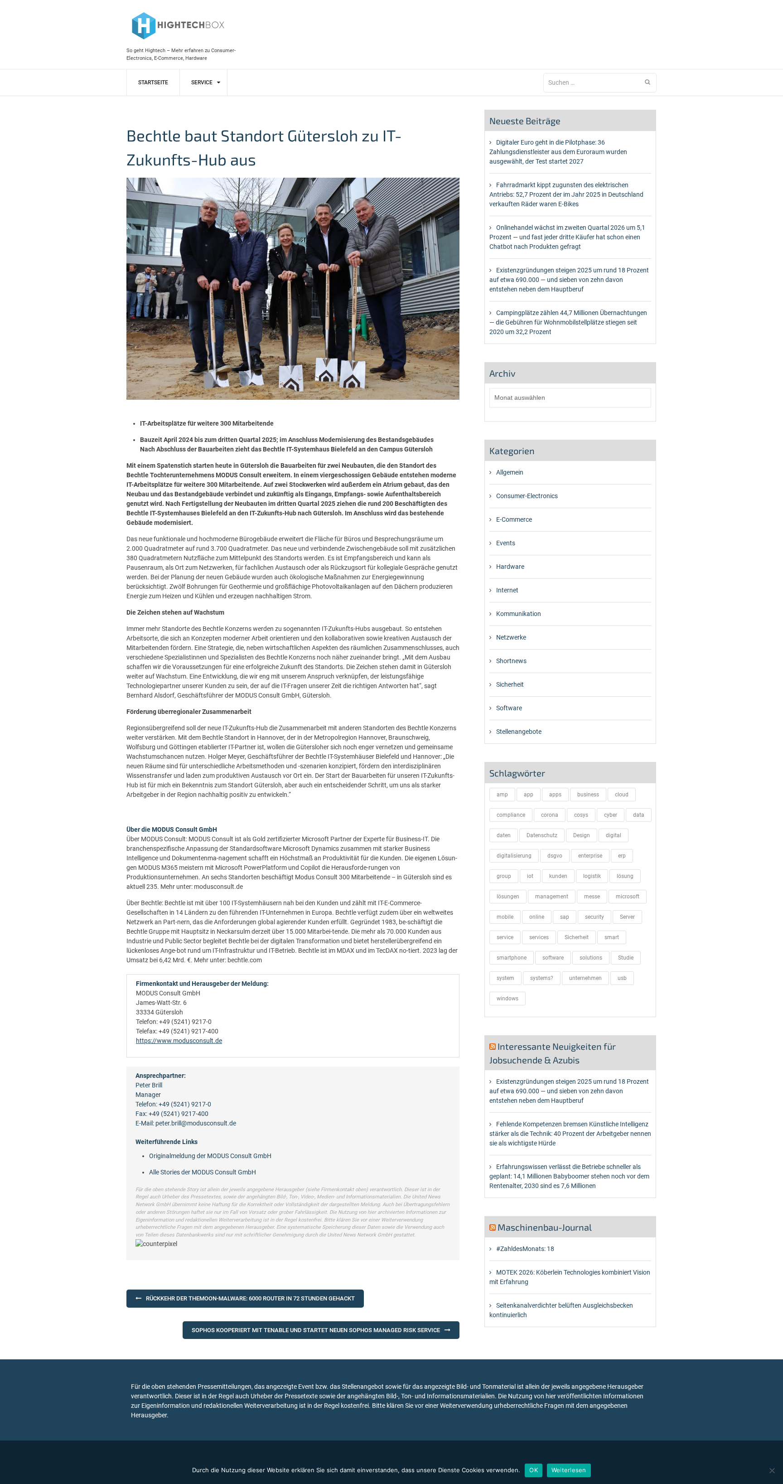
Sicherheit (510, 684)
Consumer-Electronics (527, 496)
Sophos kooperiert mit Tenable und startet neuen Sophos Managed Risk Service (316, 1330)
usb (622, 978)
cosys (581, 815)
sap (564, 917)
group (504, 876)
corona (549, 815)
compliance (511, 815)
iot (530, 876)
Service (202, 82)
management (551, 896)
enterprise (590, 856)
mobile (505, 917)
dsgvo (554, 856)
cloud (621, 794)
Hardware (510, 566)
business (588, 794)
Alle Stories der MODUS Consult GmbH (202, 1172)
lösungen (508, 896)
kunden (558, 876)
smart (611, 937)
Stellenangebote (518, 731)
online (536, 917)
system (505, 978)
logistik (592, 876)
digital (613, 835)
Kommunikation (518, 613)
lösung (625, 876)
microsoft (627, 896)
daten (504, 835)
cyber (610, 815)
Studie (625, 958)
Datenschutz (542, 835)
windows (507, 998)
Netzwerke (511, 637)
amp (502, 794)
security (594, 917)
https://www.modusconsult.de (179, 1040)
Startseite (153, 82)
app (528, 794)
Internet (507, 590)
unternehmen (585, 978)
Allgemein (509, 472)
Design (581, 835)
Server (627, 917)
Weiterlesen (568, 1470)
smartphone (512, 958)
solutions (591, 958)
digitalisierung (514, 856)
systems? (541, 978)
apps (555, 794)
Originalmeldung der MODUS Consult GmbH (210, 1155)
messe (592, 896)
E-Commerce (514, 519)
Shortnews (511, 660)
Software (509, 708)
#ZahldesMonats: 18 (525, 1248)
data (638, 815)
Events (505, 543)
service (505, 937)
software (553, 958)
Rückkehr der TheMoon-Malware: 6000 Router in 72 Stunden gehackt (250, 1298)
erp (622, 856)
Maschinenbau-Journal (545, 1227)
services (539, 937)
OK (533, 1470)
